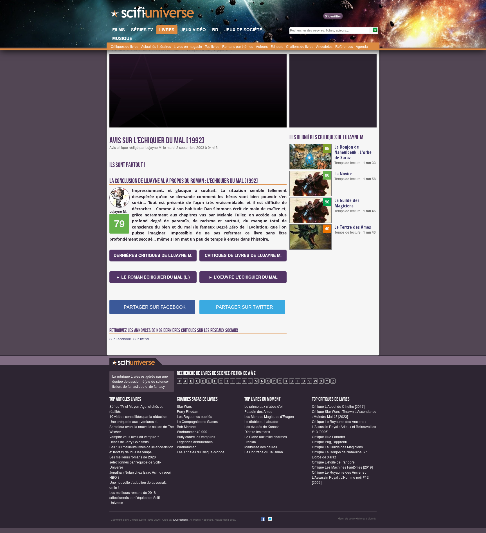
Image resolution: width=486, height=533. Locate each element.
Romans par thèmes (237, 46)
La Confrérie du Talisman (263, 451)
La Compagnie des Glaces (197, 421)
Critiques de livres (124, 46)
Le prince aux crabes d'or (263, 406)
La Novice (343, 174)
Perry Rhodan (187, 411)
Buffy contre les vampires (196, 436)
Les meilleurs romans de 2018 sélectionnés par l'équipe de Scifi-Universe (135, 497)
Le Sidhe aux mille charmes (265, 436)
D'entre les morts (257, 431)
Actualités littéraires (156, 46)
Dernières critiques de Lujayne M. (153, 255)
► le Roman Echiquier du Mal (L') (153, 277)
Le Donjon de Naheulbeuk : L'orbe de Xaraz (353, 152)
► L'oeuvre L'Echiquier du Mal (243, 277)
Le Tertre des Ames (352, 227)
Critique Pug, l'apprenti (329, 441)
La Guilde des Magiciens (346, 203)
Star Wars (184, 406)
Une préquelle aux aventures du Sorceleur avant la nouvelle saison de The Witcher (141, 426)
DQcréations (180, 519)
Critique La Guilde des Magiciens (337, 446)
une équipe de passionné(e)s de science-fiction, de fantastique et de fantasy (140, 381)
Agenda (362, 46)
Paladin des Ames (258, 411)
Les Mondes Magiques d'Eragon (269, 416)
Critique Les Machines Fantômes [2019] (342, 467)
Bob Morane (186, 426)
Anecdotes (324, 46)
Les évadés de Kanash (262, 426)
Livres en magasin (188, 46)
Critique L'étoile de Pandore (333, 462)
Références (344, 46)
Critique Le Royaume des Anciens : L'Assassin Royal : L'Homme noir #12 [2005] (340, 477)
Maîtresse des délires (260, 446)
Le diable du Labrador (261, 421)
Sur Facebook (120, 338)
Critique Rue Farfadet (328, 436)
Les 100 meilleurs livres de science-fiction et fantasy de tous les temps (141, 449)
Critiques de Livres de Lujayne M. (243, 255)
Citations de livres (299, 46)
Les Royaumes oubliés (194, 416)
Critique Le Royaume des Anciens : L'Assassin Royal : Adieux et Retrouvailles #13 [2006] (344, 426)
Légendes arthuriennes (195, 441)
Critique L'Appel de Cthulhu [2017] (338, 406)
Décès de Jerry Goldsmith (129, 441)
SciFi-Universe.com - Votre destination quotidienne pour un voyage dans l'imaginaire (153, 14)
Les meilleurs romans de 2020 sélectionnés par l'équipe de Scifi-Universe (135, 461)
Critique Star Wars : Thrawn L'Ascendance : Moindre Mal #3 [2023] (344, 414)
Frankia (250, 441)
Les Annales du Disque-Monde (200, 451)
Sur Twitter (141, 338)
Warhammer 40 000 (192, 431)
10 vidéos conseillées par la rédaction (138, 416)
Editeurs (277, 46)
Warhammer (186, 446)
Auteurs (262, 46)
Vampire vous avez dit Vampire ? (134, 436)
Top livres (212, 46)
